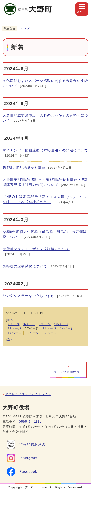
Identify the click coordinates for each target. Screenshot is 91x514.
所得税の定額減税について (25, 266)
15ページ (15, 333)
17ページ (50, 333)
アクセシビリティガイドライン (28, 394)
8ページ (29, 324)
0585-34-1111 (30, 421)
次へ (10, 339)
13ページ (50, 328)
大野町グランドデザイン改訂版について (36, 249)
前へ (10, 320)
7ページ (13, 324)
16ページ (32, 333)
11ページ (14, 328)
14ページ (67, 328)
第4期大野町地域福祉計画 (24, 167)
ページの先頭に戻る (68, 372)
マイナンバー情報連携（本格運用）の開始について (45, 150)
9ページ (45, 324)
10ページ (61, 324)
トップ (25, 28)
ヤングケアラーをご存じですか (29, 296)
